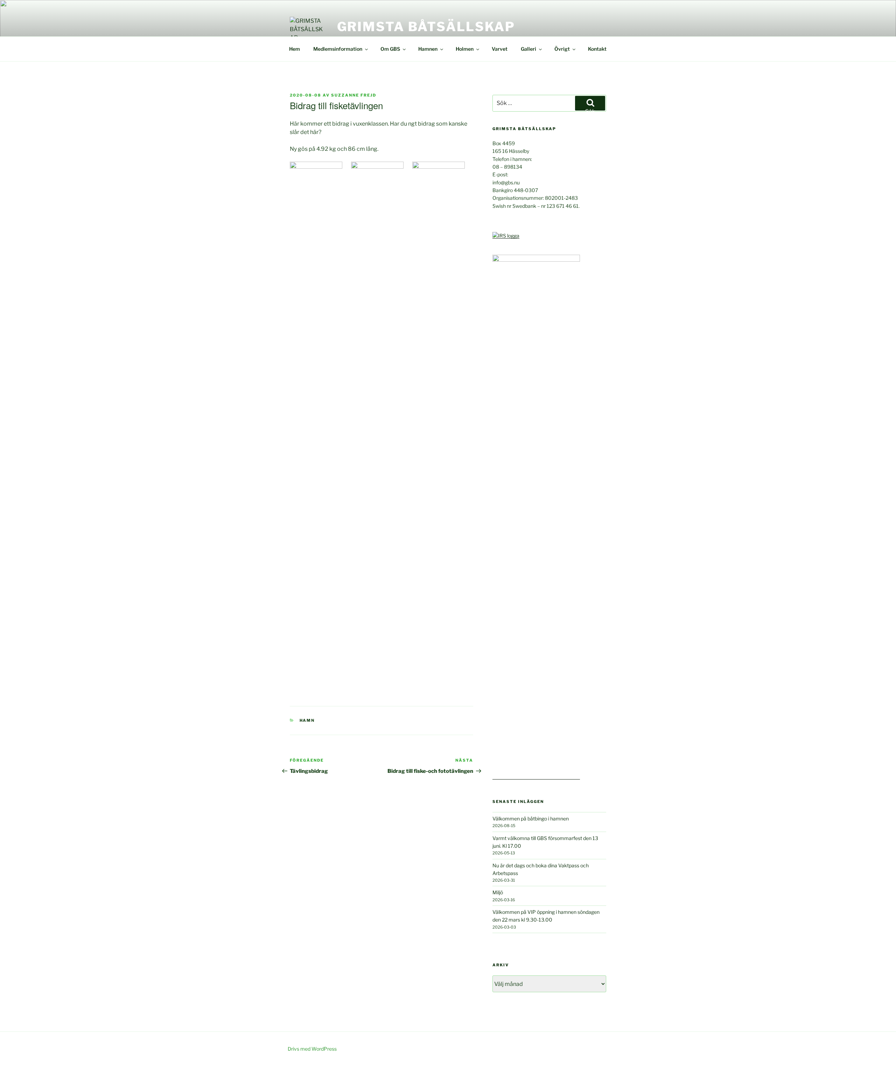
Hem (294, 49)
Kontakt (597, 49)
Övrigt (562, 49)
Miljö (497, 892)
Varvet (499, 49)
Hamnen (428, 49)
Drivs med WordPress (312, 1049)
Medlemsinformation (337, 49)
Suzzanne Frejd (353, 95)
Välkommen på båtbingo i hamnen (530, 818)
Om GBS (390, 49)
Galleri (528, 49)
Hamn (307, 720)
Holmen (465, 49)
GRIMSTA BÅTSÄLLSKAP (426, 26)
